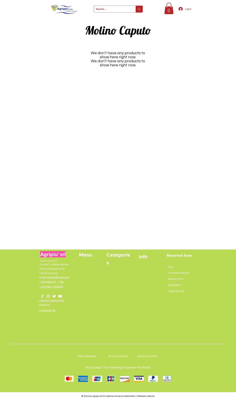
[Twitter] (54, 296)
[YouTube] (60, 296)
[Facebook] (42, 296)
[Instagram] (48, 296)
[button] (169, 8)
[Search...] (139, 9)
